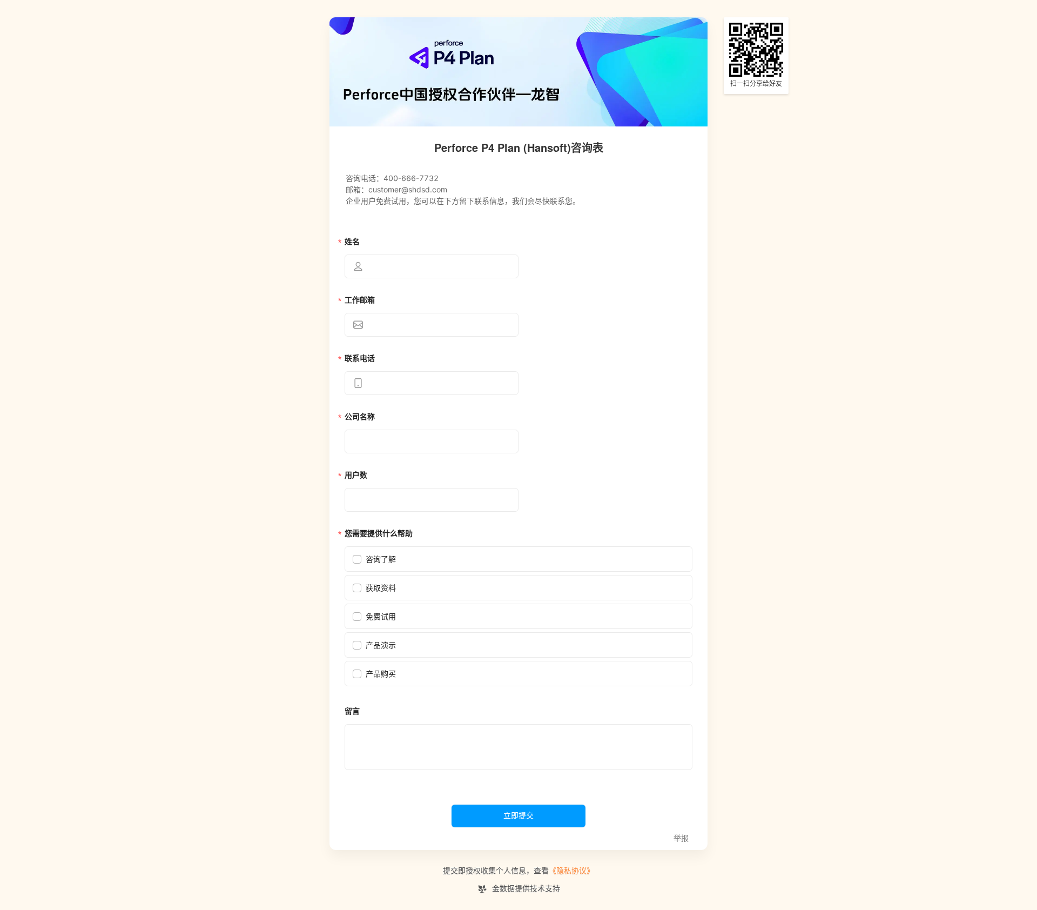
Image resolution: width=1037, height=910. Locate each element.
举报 (681, 838)
